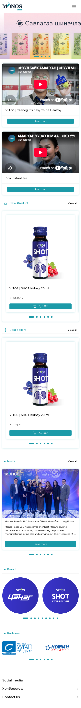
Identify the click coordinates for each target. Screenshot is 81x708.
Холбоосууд (12, 688)
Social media (12, 680)
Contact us (11, 697)
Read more (40, 121)
